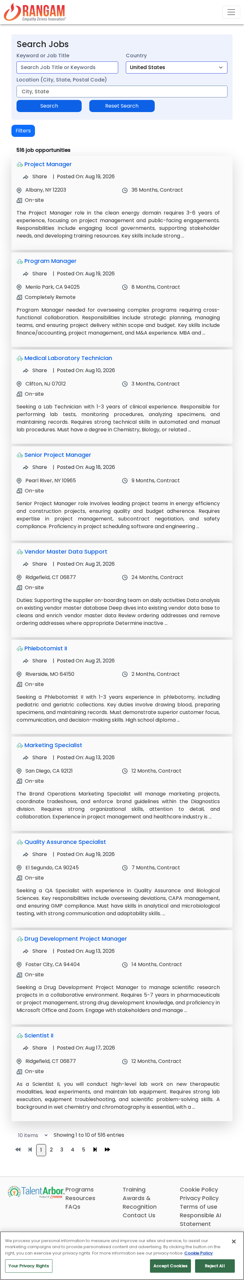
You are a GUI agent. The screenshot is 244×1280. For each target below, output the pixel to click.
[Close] (234, 1241)
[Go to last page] (107, 1150)
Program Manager (50, 261)
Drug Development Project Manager (75, 939)
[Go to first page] (17, 1150)
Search (49, 106)
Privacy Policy (199, 1198)
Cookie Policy (199, 1189)
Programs (79, 1189)
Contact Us (139, 1215)
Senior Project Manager (57, 455)
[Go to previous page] (30, 1150)
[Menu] (231, 12)
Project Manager (48, 164)
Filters (23, 130)
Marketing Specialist (53, 745)
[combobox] (67, 67)
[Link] (35, 12)
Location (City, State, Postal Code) (62, 79)
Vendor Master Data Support (65, 551)
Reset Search (122, 106)
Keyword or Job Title (43, 55)
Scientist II (38, 1035)
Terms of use (198, 1207)
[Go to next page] (95, 1150)
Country (136, 55)
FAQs (72, 1207)
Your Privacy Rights (29, 1266)
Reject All (215, 1266)
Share (39, 176)
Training (134, 1189)
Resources (80, 1198)
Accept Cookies (170, 1266)
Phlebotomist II (45, 648)
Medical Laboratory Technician (68, 358)
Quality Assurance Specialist (65, 842)
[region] (122, 1255)
